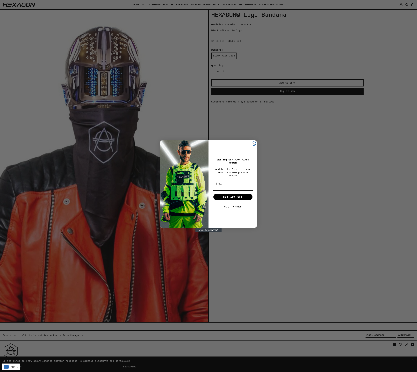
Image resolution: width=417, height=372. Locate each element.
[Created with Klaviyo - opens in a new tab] (208, 230)
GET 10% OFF (233, 196)
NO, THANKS (233, 206)
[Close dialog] (254, 144)
